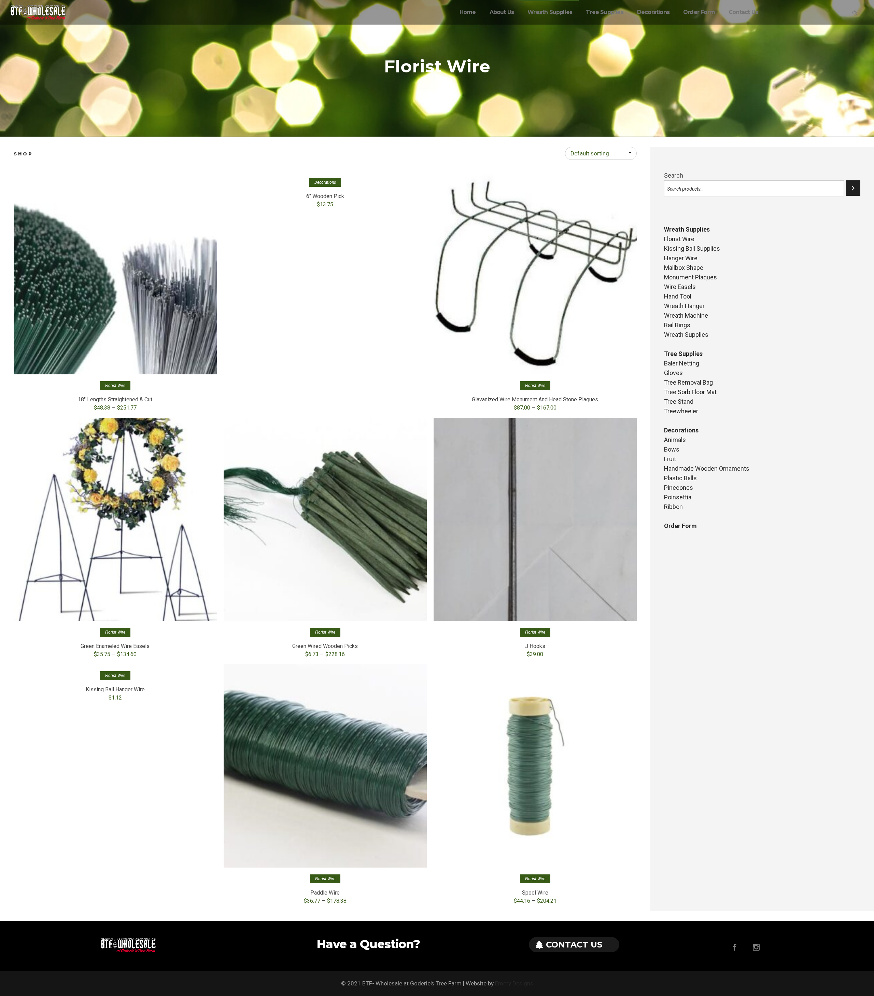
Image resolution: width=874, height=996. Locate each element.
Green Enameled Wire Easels (115, 646)
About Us (502, 12)
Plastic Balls (680, 478)
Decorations (653, 12)
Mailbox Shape (683, 267)
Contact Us (743, 12)
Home (468, 12)
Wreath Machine (686, 315)
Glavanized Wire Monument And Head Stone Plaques (535, 399)
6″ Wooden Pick (325, 196)
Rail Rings (677, 325)
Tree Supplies (604, 12)
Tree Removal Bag (688, 382)
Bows (671, 449)
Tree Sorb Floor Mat (690, 392)
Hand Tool (677, 296)
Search (673, 175)
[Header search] (854, 12)
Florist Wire (679, 239)
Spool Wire (535, 892)
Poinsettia (677, 497)
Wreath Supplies (549, 12)
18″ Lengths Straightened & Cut (115, 399)
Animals (675, 439)
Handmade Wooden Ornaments (706, 468)
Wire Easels (680, 286)
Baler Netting (681, 363)
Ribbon (673, 506)
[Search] (853, 188)
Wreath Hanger (684, 305)
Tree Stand (678, 401)
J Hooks (535, 646)
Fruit (670, 458)
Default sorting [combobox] (589, 153)
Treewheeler (681, 411)
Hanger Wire (680, 258)
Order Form (699, 12)
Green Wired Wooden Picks (325, 646)
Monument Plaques (690, 277)
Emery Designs (514, 983)
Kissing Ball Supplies (692, 248)
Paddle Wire (325, 892)
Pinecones (678, 487)
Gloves (673, 372)
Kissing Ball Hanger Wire (115, 689)
